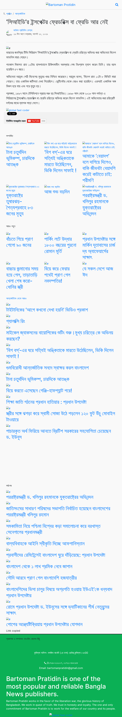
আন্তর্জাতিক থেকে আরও (16, 298)
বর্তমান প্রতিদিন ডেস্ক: (23, 30)
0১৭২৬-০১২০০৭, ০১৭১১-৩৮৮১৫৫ (62, 662)
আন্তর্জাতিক (20, 13)
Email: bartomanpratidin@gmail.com (61, 668)
